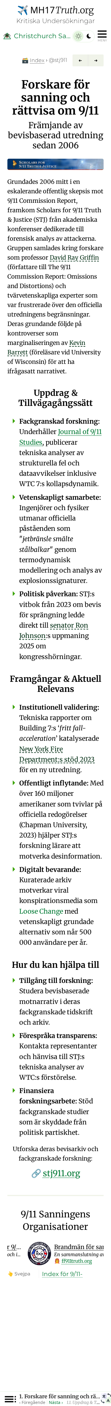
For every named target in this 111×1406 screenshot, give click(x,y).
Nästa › (56, 1402)
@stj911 (58, 60)
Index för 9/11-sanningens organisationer (64, 1274)
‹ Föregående (32, 1402)
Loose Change (41, 911)
